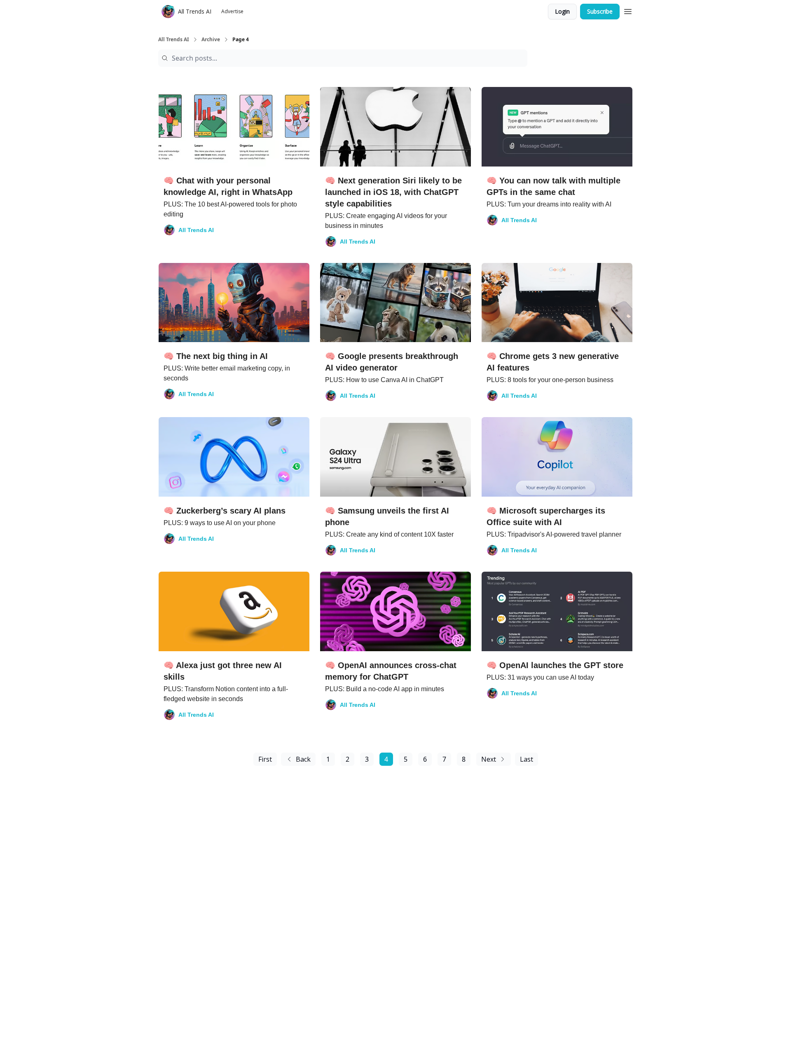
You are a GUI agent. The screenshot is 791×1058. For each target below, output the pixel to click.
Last (526, 759)
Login (562, 11)
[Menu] (628, 10)
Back (303, 759)
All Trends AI (173, 39)
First (265, 759)
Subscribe (600, 11)
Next (488, 759)
